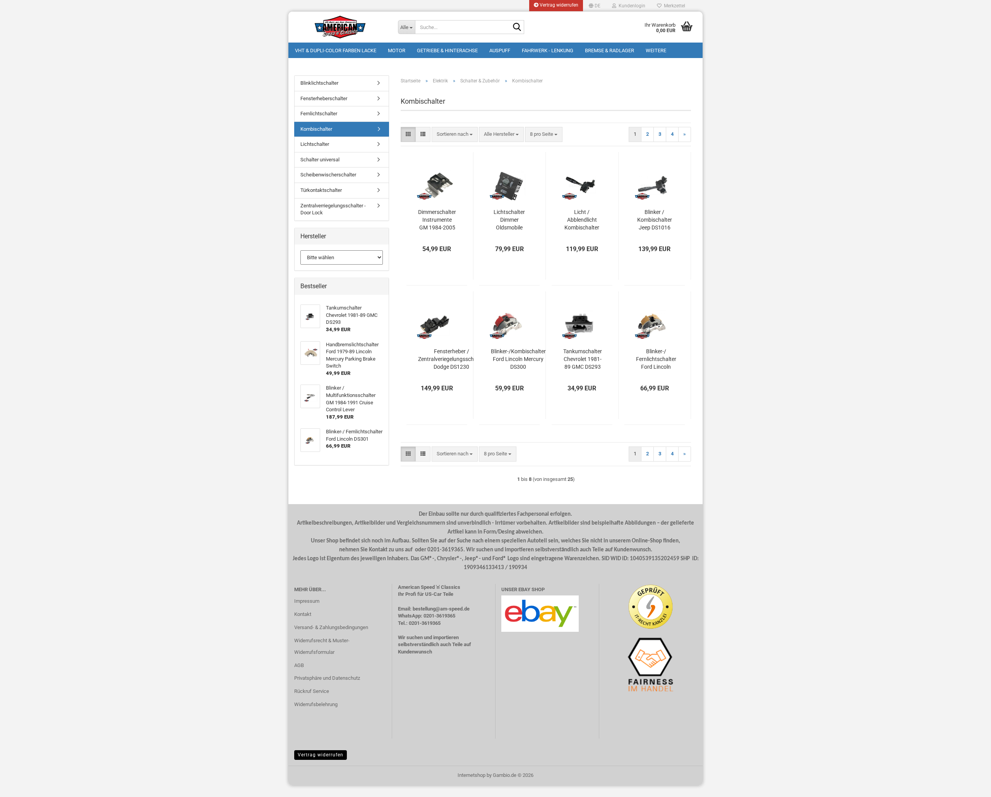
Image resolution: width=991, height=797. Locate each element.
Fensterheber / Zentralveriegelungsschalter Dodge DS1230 (451, 359)
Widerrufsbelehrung (316, 704)
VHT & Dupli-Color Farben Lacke (335, 50)
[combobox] (455, 134)
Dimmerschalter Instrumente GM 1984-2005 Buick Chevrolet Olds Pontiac (437, 220)
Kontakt (302, 614)
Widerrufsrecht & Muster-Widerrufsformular (322, 646)
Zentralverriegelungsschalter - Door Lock (333, 209)
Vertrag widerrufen (558, 5)
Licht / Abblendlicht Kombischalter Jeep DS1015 (581, 220)
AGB (299, 665)
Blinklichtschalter (319, 83)
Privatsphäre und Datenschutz (327, 678)
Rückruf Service (311, 691)
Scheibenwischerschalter (328, 175)
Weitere (656, 50)
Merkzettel (673, 6)
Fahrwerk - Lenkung (547, 50)
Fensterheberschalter (323, 98)
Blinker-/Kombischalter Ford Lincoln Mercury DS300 (518, 359)
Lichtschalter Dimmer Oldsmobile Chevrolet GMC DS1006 (509, 220)
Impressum (306, 601)
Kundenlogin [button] (630, 6)
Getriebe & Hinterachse (447, 50)
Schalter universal (319, 159)
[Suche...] (516, 27)
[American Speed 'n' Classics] (340, 27)
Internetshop (471, 775)
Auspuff (499, 50)
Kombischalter (316, 129)
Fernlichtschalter (318, 113)
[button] (594, 6)
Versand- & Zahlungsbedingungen (331, 627)
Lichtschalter (314, 144)
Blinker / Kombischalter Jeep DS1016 (654, 220)
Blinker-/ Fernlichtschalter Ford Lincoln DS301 (656, 359)
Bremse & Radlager (609, 50)
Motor (396, 50)
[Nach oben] (969, 785)
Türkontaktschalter (321, 190)
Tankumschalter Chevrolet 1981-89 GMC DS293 (582, 359)
